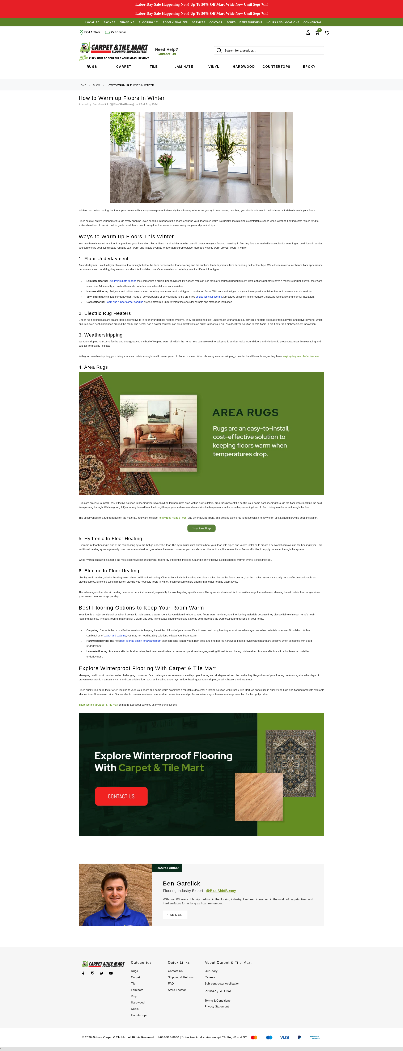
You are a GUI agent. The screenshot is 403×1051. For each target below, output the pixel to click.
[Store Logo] (114, 47)
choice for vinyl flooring (209, 296)
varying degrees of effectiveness (301, 356)
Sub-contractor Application (222, 983)
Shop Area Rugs (201, 528)
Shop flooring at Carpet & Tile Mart (98, 704)
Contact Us (175, 971)
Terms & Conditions (217, 1000)
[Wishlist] (327, 32)
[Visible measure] (114, 58)
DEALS (135, 1008)
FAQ (171, 983)
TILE (133, 983)
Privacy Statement (217, 1006)
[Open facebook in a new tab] (83, 973)
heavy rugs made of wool (173, 517)
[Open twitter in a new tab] (101, 973)
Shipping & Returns (181, 977)
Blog (96, 85)
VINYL (134, 996)
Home (82, 85)
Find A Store (92, 32)
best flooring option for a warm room (140, 640)
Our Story (211, 971)
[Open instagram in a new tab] (92, 973)
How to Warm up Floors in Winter (130, 85)
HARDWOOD (138, 1002)
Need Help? (166, 51)
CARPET (135, 977)
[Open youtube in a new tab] (111, 973)
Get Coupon (118, 32)
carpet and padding (115, 635)
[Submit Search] (219, 50)
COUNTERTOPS (139, 1015)
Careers (210, 977)
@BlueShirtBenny (221, 891)
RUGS (134, 971)
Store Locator (177, 989)
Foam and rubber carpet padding (124, 302)
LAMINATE (137, 989)
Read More (175, 915)
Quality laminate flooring (122, 281)
